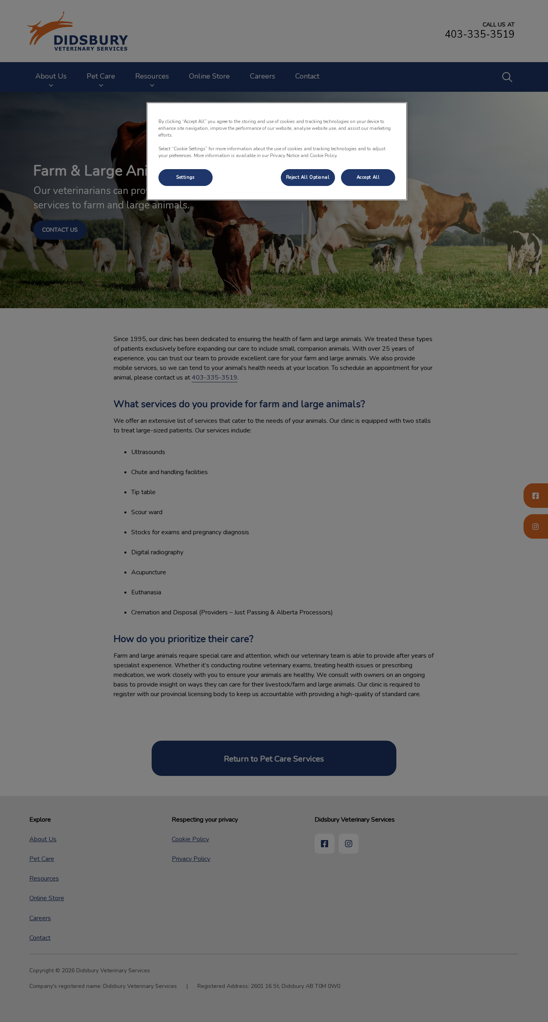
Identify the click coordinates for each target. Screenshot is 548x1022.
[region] (276, 151)
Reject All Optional (308, 177)
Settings (185, 177)
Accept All (368, 177)
